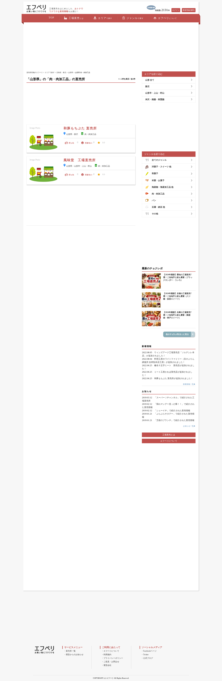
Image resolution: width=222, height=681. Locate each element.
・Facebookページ (149, 651)
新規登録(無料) (189, 10)
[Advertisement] (111, 47)
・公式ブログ (147, 658)
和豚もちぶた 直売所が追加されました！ (173, 378)
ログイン (175, 10)
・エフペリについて (110, 651)
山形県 (70, 72)
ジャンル (135, 18)
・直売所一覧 (70, 651)
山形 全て (149, 80)
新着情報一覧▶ (189, 384)
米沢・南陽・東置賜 (154, 99)
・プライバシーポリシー (112, 658)
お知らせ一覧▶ (189, 426)
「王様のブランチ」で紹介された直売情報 (174, 420)
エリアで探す (49, 72)
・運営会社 (106, 665)
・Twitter (145, 654)
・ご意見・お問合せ (110, 662)
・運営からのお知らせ (73, 654)
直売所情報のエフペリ (34, 72)
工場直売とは (168, 434)
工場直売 (76, 18)
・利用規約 (106, 654)
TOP (51, 17)
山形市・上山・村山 (154, 93)
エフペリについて (168, 441)
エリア (105, 18)
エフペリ (167, 18)
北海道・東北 (61, 72)
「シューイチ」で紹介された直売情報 (172, 410)
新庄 (147, 86)
